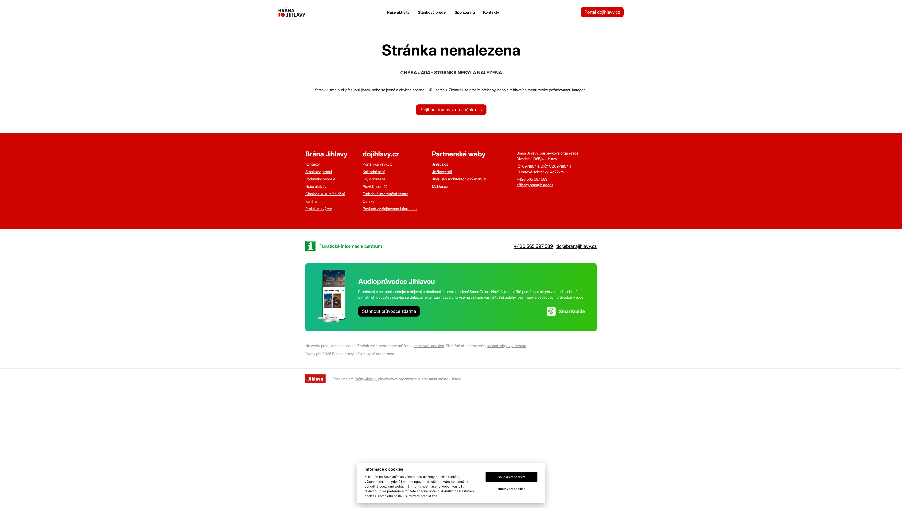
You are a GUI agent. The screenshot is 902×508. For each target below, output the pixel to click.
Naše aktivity (398, 12)
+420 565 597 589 (532, 179)
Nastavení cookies (511, 489)
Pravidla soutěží (375, 186)
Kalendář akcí (374, 171)
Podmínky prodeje (320, 179)
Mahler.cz (440, 186)
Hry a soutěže (374, 179)
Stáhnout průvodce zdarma (389, 311)
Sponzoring (465, 12)
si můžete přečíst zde (421, 496)
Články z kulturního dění (325, 193)
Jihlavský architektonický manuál (459, 179)
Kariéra (311, 201)
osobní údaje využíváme (506, 345)
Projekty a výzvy (318, 208)
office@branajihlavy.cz (535, 185)
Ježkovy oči (442, 171)
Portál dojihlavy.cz (602, 12)
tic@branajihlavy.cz (576, 246)
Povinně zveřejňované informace (390, 208)
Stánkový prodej (432, 12)
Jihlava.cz (440, 164)
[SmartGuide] (566, 311)
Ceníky (368, 201)
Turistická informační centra (385, 193)
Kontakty (491, 12)
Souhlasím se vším (511, 477)
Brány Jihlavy (365, 379)
